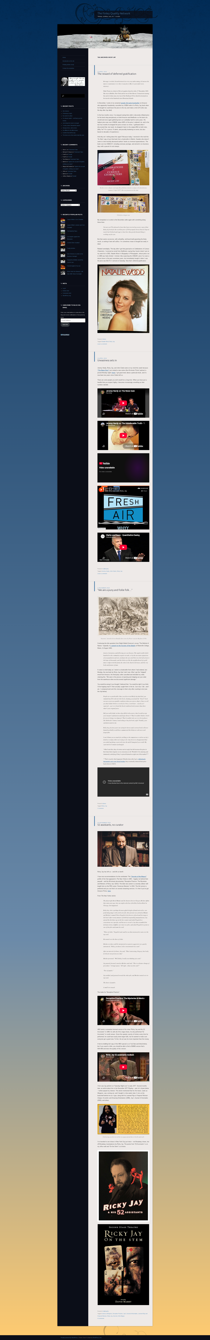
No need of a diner (67, 116)
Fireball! (70, 154)
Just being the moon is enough (71, 123)
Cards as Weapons (107, 1313)
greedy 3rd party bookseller (130, 103)
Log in (64, 288)
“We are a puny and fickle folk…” (114, 590)
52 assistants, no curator (110, 824)
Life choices (66, 111)
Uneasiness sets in (107, 360)
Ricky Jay (112, 341)
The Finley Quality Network (113, 13)
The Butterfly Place (72, 231)
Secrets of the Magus (119, 1316)
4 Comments (100, 1318)
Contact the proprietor (68, 68)
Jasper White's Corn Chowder (75, 219)
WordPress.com (97, 1337)
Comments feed (67, 293)
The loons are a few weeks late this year (73, 135)
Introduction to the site (68, 61)
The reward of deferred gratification (116, 73)
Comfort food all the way (69, 132)
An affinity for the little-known (70, 130)
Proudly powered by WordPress (69, 1337)
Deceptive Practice (118, 1313)
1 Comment (100, 808)
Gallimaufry (106, 568)
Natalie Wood (105, 341)
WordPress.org (67, 295)
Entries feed (66, 290)
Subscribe (65, 324)
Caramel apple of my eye (73, 266)
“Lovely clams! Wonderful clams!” (71, 125)
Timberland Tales (73, 149)
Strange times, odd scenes (70, 128)
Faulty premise (71, 248)
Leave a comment (102, 344)
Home (64, 57)
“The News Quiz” (103, 370)
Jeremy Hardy (105, 571)
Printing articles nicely (68, 64)
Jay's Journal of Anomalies (130, 1313)
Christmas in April (67, 113)
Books (104, 339)
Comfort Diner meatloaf (73, 242)
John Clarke (113, 571)
